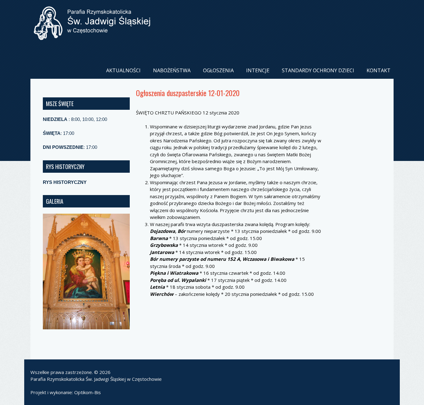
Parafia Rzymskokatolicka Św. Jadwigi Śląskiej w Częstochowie (96, 379)
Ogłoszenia (218, 70)
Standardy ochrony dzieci (318, 70)
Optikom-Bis (87, 392)
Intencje (257, 70)
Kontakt (378, 70)
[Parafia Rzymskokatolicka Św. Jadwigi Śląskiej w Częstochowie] (92, 35)
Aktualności (123, 70)
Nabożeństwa (172, 70)
